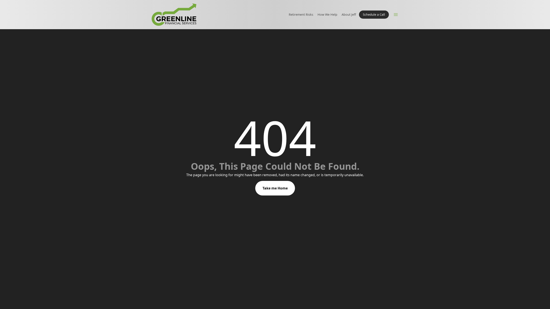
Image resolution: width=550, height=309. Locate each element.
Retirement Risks (301, 14)
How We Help (327, 14)
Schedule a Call (374, 14)
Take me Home (275, 188)
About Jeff (349, 14)
